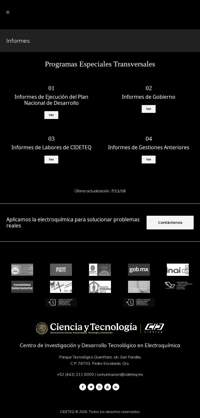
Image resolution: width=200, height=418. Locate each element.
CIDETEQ (67, 411)
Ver (51, 115)
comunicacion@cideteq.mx (120, 374)
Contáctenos (170, 222)
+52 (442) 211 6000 (75, 374)
